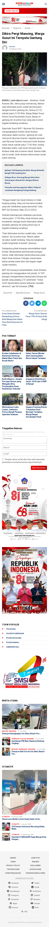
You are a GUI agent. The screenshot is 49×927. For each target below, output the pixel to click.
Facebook (15, 883)
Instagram (15, 895)
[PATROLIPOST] (24, 4)
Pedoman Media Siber (35, 873)
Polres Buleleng (13, 638)
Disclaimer (35, 865)
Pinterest (14, 887)
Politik (23, 739)
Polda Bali (11, 629)
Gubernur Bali (12, 647)
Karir (13, 862)
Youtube (37, 903)
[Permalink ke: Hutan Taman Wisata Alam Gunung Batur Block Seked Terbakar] (36, 345)
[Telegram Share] (38, 303)
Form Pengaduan (13, 873)
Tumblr (36, 887)
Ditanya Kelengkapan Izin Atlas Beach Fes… (21, 733)
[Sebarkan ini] (26, 303)
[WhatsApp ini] (44, 303)
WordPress (37, 891)
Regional (12, 731)
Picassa (15, 908)
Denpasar (15, 739)
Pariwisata (23, 749)
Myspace (36, 899)
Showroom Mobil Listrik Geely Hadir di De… (21, 819)
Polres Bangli (12, 642)
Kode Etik (35, 858)
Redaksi (35, 862)
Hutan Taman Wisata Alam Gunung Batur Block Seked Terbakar (36, 355)
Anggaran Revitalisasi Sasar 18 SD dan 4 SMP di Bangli (36, 381)
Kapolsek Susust (23, 293)
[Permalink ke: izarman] (4, 47)
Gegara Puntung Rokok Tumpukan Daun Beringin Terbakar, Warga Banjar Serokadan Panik (36, 412)
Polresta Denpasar (15, 633)
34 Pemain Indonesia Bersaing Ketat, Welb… (28, 827)
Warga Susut (39, 293)
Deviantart (15, 899)
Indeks (13, 858)
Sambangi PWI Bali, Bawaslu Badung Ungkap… (28, 742)
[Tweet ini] (32, 303)
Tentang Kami (13, 869)
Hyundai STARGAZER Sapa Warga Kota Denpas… (29, 838)
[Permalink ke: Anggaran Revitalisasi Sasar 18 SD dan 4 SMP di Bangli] (36, 371)
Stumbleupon (15, 891)
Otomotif (6, 817)
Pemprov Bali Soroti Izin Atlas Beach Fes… (28, 752)
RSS (25, 912)
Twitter (36, 883)
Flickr (37, 908)
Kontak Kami (35, 869)
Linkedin (37, 895)
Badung (5, 731)
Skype (15, 903)
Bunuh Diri (8, 293)
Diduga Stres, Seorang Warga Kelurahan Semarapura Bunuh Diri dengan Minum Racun (22, 180)
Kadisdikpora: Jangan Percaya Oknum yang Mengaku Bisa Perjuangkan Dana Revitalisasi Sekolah (12, 384)
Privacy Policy (13, 865)
